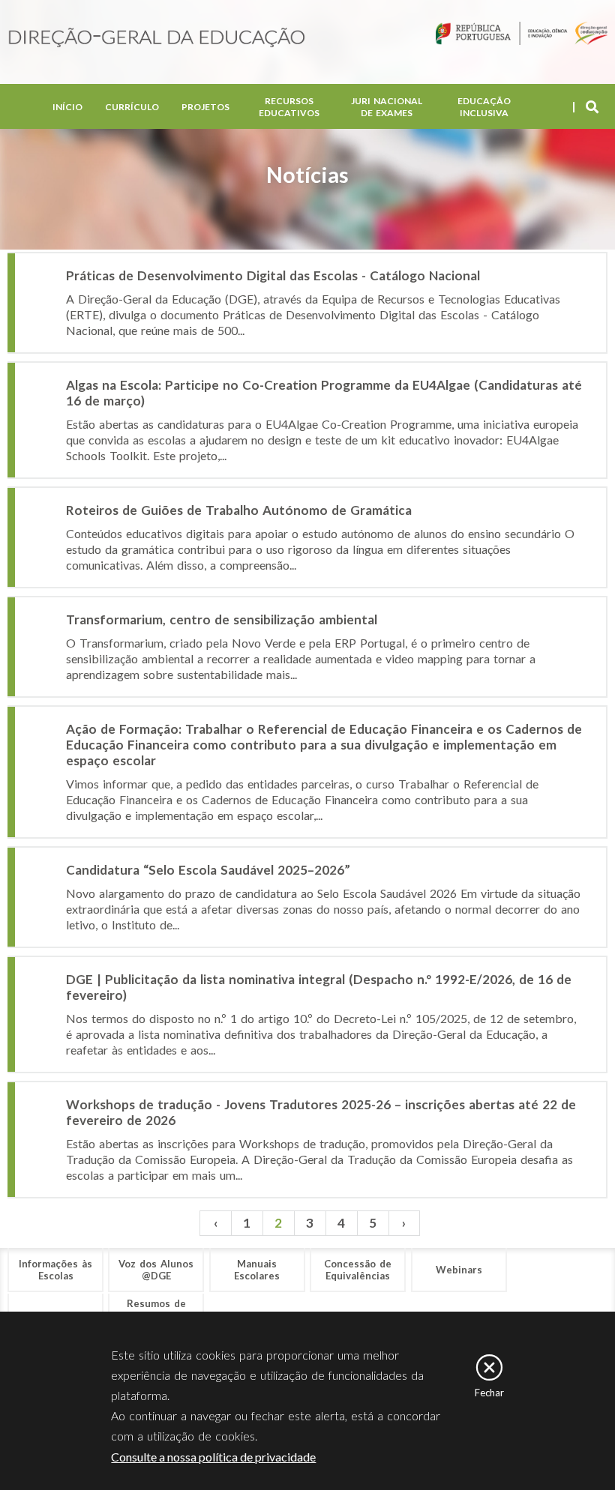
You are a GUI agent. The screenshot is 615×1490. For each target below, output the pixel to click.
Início (67, 106)
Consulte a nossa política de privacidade (213, 1457)
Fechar (489, 1393)
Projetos (206, 106)
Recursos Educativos (289, 106)
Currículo (132, 106)
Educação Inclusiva (484, 106)
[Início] (157, 38)
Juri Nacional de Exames (386, 106)
